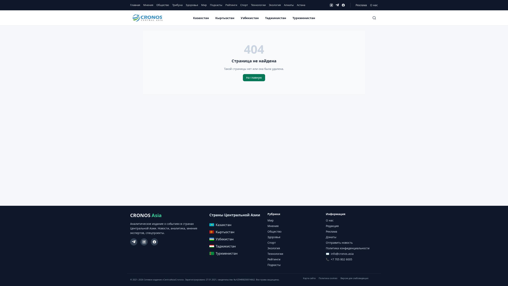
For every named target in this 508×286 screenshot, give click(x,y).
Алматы (289, 5)
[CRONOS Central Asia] (147, 18)
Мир (204, 5)
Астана (301, 5)
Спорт (244, 5)
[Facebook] (343, 5)
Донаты (331, 237)
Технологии (258, 5)
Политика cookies (328, 278)
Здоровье (192, 5)
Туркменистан (303, 18)
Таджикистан (275, 18)
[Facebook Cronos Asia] (154, 241)
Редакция (332, 226)
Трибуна (177, 5)
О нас (374, 5)
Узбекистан (250, 18)
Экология (275, 5)
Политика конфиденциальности (347, 248)
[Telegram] (337, 5)
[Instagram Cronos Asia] (144, 241)
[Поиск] (374, 17)
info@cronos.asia (342, 254)
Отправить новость (339, 242)
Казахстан (201, 18)
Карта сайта (309, 278)
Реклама (361, 5)
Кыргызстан (224, 18)
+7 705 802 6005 (341, 259)
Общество (162, 5)
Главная (135, 5)
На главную (254, 77)
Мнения (148, 5)
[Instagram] (331, 5)
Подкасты (216, 5)
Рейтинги (231, 5)
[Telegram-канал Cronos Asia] (133, 241)
